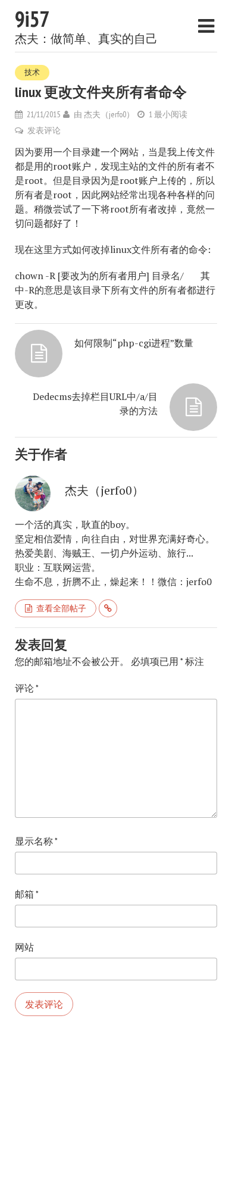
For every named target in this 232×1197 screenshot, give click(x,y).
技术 (32, 72)
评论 (27, 688)
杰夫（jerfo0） (109, 114)
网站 (24, 947)
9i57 (32, 19)
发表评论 (44, 130)
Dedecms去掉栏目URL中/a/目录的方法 (95, 403)
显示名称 (36, 841)
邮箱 (27, 894)
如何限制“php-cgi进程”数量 (133, 342)
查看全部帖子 (61, 608)
